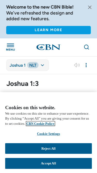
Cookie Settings (48, 134)
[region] (48, 132)
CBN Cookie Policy (40, 124)
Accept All (48, 163)
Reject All (48, 148)
